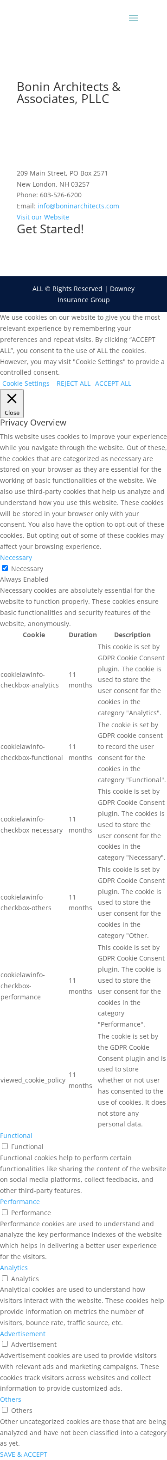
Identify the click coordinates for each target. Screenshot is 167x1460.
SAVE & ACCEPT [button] (23, 1454)
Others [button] (10, 1399)
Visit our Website (43, 217)
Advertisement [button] (22, 1333)
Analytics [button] (14, 1267)
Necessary (27, 568)
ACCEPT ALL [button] (113, 383)
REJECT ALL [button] (73, 383)
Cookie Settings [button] (26, 383)
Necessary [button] (16, 557)
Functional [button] (16, 1135)
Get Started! (50, 228)
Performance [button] (20, 1201)
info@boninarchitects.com (78, 205)
